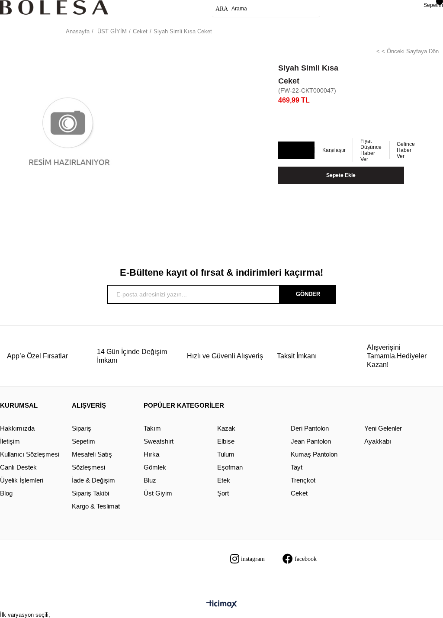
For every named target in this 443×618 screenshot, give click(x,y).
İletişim (10, 441)
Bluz (150, 480)
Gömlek (155, 467)
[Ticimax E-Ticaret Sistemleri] (221, 604)
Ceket (299, 493)
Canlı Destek (18, 467)
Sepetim (83, 441)
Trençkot (303, 480)
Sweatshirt (158, 441)
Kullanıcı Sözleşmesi (29, 454)
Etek (223, 480)
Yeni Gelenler (383, 428)
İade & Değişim (93, 480)
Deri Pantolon (310, 428)
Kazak (226, 428)
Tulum (225, 454)
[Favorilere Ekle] (296, 150)
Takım (152, 428)
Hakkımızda (17, 428)
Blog (6, 493)
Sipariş (81, 428)
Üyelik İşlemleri (21, 480)
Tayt (296, 467)
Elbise (225, 441)
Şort (223, 493)
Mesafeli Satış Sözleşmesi (92, 461)
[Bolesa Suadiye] (54, 7)
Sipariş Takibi (90, 493)
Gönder (308, 294)
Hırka (151, 454)
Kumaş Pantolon (314, 454)
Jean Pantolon (311, 441)
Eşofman (230, 467)
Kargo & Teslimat (96, 506)
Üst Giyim (158, 493)
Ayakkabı (377, 441)
